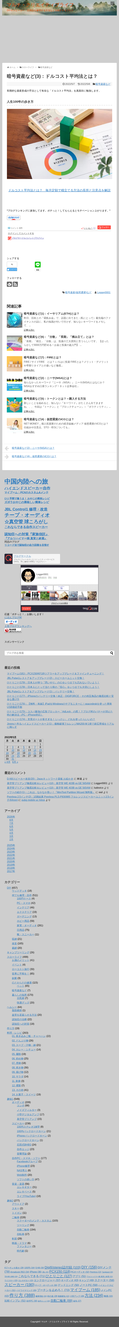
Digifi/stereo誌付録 (63, 1267)
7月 (11, 823)
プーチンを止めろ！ (53, 1290)
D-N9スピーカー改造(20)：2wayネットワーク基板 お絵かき (40, 778)
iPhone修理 (23, 1166)
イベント (17, 964)
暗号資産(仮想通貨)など (78, 292)
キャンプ (86, 1280)
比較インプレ (15, 1300)
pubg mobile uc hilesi (33, 800)
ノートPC (89, 1285)
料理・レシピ (14, 1033)
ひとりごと (59, 1276)
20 (29, 753)
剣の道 (52, 1296)
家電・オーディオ (27, 925)
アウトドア (18, 1204)
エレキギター (24, 1187)
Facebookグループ (27, 1161)
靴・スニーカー (25, 934)
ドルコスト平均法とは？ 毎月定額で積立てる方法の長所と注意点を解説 (59, 190)
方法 (94, 1295)
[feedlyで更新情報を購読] (9, 284)
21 (34, 753)
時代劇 (20, 1251)
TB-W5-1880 (11, 1276)
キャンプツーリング (18, 952)
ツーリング (23, 1225)
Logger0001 (103, 292)
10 (12, 750)
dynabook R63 (19, 1272)
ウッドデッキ (19, 890)
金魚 (77, 1301)
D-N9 (39, 1268)
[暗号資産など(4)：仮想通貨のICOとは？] (14, 425)
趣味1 (10, 1099)
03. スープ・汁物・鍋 (24, 1045)
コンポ (20, 1105)
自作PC (31, 1301)
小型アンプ (77, 1296)
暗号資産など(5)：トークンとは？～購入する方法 (55, 398)
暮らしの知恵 (19, 995)
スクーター (104, 1280)
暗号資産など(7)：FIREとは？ (43, 357)
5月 (11, 829)
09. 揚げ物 (17, 1072)
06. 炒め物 (17, 1058)
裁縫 (14, 948)
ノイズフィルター (27, 1110)
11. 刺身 (16, 1081)
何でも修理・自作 (22, 895)
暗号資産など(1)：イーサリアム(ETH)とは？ (51, 313)
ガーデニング (24, 916)
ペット (20, 986)
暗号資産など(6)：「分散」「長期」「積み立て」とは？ (59, 336)
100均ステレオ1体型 (28, 1126)
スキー (15, 1208)
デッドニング (68, 1285)
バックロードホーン (28, 1140)
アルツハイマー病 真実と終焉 (100, 1276)
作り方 (10, 1028)
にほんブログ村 (13, 617)
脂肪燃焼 (17, 1010)
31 (12, 759)
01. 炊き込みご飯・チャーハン (29, 1036)
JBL (45, 1272)
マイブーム (85, 1290)
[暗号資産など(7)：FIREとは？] (14, 364)
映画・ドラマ (19, 1243)
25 (18, 756)
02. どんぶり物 (20, 1040)
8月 (11, 820)
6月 (11, 826)
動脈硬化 (63, 1296)
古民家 (20, 998)
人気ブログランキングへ (18, 626)
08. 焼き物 (17, 1067)
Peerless (95, 1272)
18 (18, 753)
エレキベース (24, 1191)
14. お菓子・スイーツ (24, 1094)
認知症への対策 (20, 1024)
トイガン (17, 1213)
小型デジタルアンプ (28, 1114)
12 (23, 750)
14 (34, 750)
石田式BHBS (24, 1144)
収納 (14, 939)
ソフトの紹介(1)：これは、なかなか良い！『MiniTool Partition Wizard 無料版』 (51, 792)
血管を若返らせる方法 (24, 1015)
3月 (11, 836)
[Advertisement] (59, 38)
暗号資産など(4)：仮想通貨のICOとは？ (49, 419)
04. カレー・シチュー (24, 1049)
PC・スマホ (23, 903)
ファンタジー (24, 1246)
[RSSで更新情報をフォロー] (15, 284)
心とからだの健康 (22, 982)
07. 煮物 (16, 1063)
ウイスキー (11, 1280)
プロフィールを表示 (59, 603)
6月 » (15, 762)
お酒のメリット (20, 960)
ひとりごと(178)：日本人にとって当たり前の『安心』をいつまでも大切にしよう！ (53, 687)
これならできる (31, 1276)
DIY (9, 888)
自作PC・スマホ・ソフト (26, 1158)
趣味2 (10, 1200)
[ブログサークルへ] (32, 559)
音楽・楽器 (18, 1184)
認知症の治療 (19, 1019)
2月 (11, 839)
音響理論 (22, 1153)
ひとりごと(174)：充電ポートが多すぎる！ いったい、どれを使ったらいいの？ (51, 719)
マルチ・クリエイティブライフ (40, 4)
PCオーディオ (80, 1272)
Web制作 (22, 1175)
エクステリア (24, 912)
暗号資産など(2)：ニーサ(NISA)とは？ (48, 378)
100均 (29, 1267)
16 (7, 753)
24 (12, 756)
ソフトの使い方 (25, 1179)
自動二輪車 (23, 1229)
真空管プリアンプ (27, 1119)
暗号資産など (103, 84)
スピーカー (18, 1123)
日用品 (20, 930)
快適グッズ (23, 1002)
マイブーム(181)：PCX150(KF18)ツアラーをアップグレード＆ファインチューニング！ (55, 673)
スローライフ (14, 957)
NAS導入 (22, 1170)
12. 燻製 (16, 1085)
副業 (14, 978)
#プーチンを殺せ (14, 1268)
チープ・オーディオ (46, 1285)
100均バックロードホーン (31, 1131)
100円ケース (24, 898)
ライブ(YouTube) (26, 1196)
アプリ (79, 1276)
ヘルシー (12, 1007)
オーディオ (18, 1102)
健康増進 (41, 1296)
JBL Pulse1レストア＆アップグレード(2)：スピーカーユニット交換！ (45, 678)
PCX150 (59, 1271)
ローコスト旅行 (20, 969)
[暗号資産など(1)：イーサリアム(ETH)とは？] (14, 320)
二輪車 (15, 1217)
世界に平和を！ (20, 973)
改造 (14, 943)
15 (40, 750)
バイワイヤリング (26, 1290)
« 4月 (7, 762)
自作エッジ (23, 1149)
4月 (11, 833)
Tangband (107, 1272)
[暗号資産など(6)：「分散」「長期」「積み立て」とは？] (14, 343)
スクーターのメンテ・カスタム (34, 1220)
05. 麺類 (16, 1054)
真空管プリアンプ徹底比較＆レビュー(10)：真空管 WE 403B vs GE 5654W (48, 783)
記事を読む (29, 330)
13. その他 (17, 1090)
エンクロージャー (47, 1280)
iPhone (36, 1272)
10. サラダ (17, 1076)
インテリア (23, 907)
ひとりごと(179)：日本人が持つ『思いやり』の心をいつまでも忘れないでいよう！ (53, 682)
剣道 (14, 1238)
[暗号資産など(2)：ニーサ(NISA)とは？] (14, 384)
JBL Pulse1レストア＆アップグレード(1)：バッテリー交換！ (41, 691)
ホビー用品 (23, 921)
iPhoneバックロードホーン (32, 1135)
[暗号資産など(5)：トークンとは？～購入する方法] (14, 405)
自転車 (20, 1234)
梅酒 (108, 1296)
